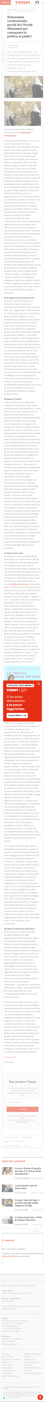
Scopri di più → (37, 1231)
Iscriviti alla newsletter (11, 1359)
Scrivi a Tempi (7, 1357)
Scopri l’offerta (15, 715)
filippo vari (8, 1141)
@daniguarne (9, 1057)
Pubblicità (6, 1362)
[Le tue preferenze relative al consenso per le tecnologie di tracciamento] (4, 1398)
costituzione (27, 1137)
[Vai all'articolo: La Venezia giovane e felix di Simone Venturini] (7, 1221)
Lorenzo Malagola (22, 1178)
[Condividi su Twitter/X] (3, 49)
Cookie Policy (7, 1368)
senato (26, 1146)
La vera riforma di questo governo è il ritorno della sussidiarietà (28, 1171)
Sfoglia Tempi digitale (10, 1376)
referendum (20, 1141)
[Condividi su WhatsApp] (3, 55)
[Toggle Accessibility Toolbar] (40, 1397)
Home (9, 9)
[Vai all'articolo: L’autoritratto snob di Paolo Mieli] (7, 1189)
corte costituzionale (11, 1137)
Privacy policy (7, 1365)
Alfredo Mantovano (19, 584)
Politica (15, 9)
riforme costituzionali (12, 1146)
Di (13, 45)
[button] (3, 64)
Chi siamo (6, 1354)
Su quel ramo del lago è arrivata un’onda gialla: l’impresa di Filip (27, 1203)
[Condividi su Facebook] (3, 44)
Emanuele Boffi (21, 1210)
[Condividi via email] (3, 60)
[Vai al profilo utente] (37, 2)
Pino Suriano (20, 1193)
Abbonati (5, 2)
